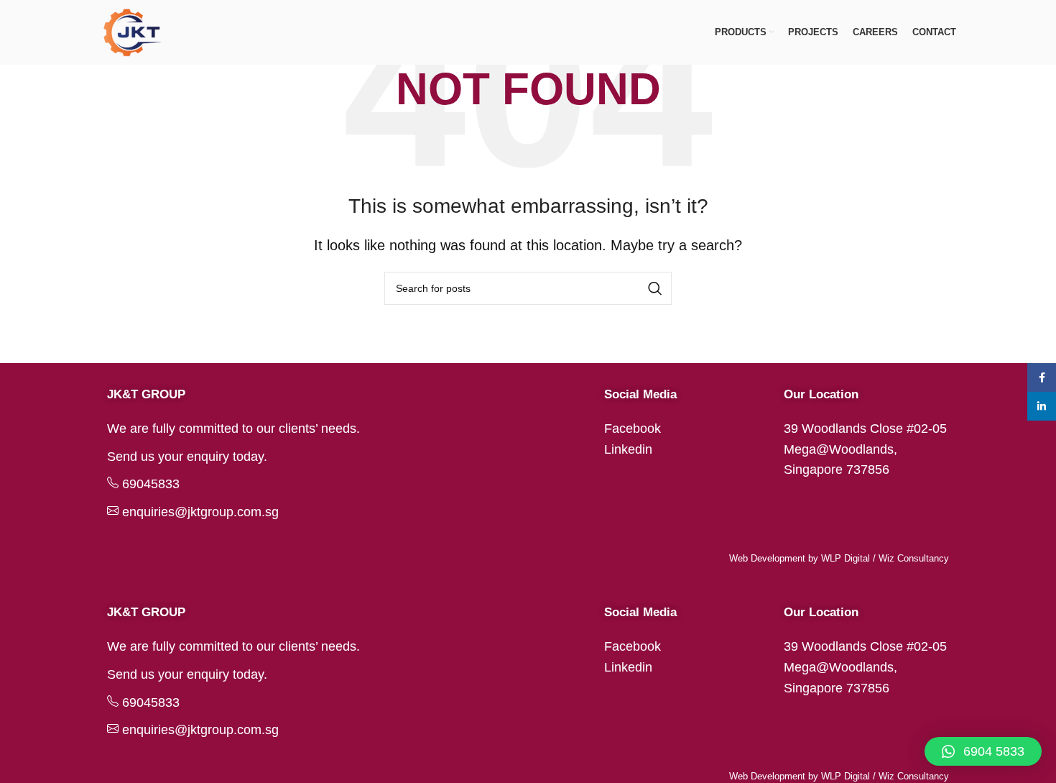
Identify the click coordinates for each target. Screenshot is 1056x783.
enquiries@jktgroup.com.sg (200, 512)
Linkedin (628, 449)
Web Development (767, 558)
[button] (983, 751)
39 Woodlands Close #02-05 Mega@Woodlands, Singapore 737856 (865, 449)
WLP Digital (845, 558)
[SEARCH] (655, 288)
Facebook (632, 428)
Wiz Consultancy (914, 558)
